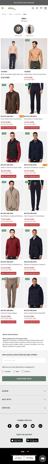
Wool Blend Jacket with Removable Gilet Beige (12, 216)
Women (7, 371)
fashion (18, 14)
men (24, 18)
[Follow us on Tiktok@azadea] (24, 426)
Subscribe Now (24, 379)
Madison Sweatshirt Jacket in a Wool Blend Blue (35, 167)
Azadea (5, 391)
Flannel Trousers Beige (9, 313)
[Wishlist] (41, 8)
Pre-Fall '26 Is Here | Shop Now (24, 3)
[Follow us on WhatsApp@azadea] (39, 426)
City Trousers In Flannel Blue (34, 216)
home (4, 14)
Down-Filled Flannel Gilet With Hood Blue (35, 313)
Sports (27, 371)
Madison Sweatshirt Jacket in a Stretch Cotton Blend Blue (35, 264)
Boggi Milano (7, 116)
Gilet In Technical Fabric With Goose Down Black (12, 167)
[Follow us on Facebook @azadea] (9, 426)
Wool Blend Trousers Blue (33, 119)
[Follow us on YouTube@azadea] (32, 426)
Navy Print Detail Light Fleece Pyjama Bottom (12, 74)
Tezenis (4, 71)
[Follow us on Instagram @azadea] (16, 426)
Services (6, 408)
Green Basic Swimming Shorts (35, 74)
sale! (10, 14)
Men (17, 371)
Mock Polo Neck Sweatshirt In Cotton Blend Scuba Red (12, 264)
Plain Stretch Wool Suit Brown (11, 119)
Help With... (7, 399)
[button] (45, 8)
